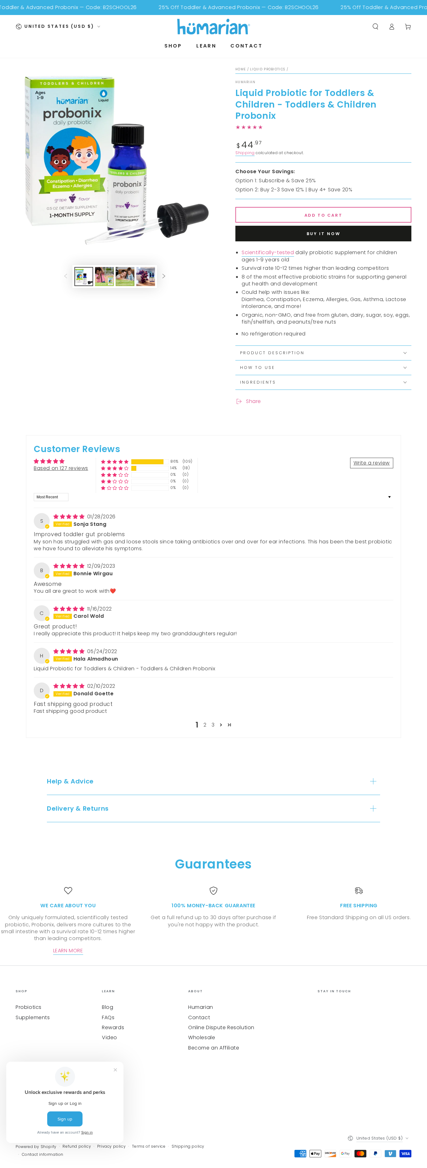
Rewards (113, 1027)
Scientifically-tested (268, 252)
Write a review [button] (372, 462)
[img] (69, 516)
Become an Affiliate (213, 1047)
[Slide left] (66, 277)
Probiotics (29, 1007)
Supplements (33, 1017)
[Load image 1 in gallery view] (83, 276)
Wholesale (201, 1037)
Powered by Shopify (36, 1146)
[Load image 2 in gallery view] (104, 276)
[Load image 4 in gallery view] (145, 276)
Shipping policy (188, 1146)
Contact (199, 1017)
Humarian (245, 82)
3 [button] (213, 724)
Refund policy (77, 1146)
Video (109, 1037)
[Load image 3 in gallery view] (125, 276)
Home (240, 69)
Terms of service (149, 1146)
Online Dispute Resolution (221, 1027)
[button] (115, 461)
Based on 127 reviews (61, 468)
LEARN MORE (68, 950)
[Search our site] (375, 26)
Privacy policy (111, 1146)
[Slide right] (164, 277)
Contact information (42, 1154)
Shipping (245, 152)
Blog (107, 1007)
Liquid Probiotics (267, 69)
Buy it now (323, 234)
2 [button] (205, 724)
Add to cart (323, 215)
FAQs (108, 1017)
